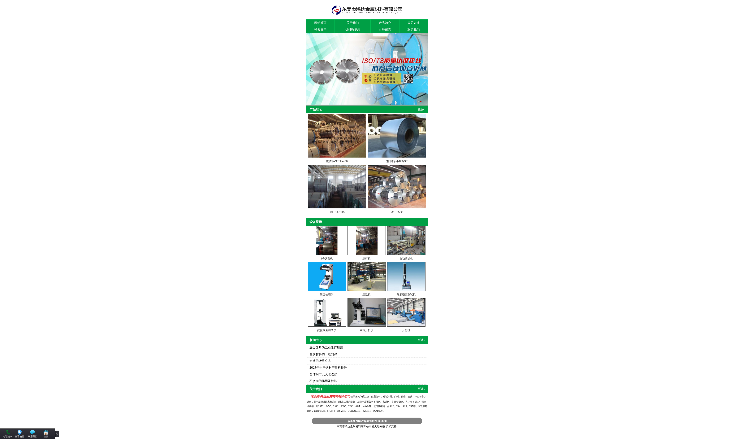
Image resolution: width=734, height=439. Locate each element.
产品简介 (385, 22)
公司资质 (414, 22)
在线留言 (385, 29)
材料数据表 (352, 29)
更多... (422, 109)
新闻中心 (316, 340)
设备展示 (320, 29)
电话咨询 (7, 436)
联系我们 (414, 29)
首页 (46, 436)
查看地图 (19, 436)
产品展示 (316, 109)
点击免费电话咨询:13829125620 (367, 421)
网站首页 (320, 22)
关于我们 (353, 22)
